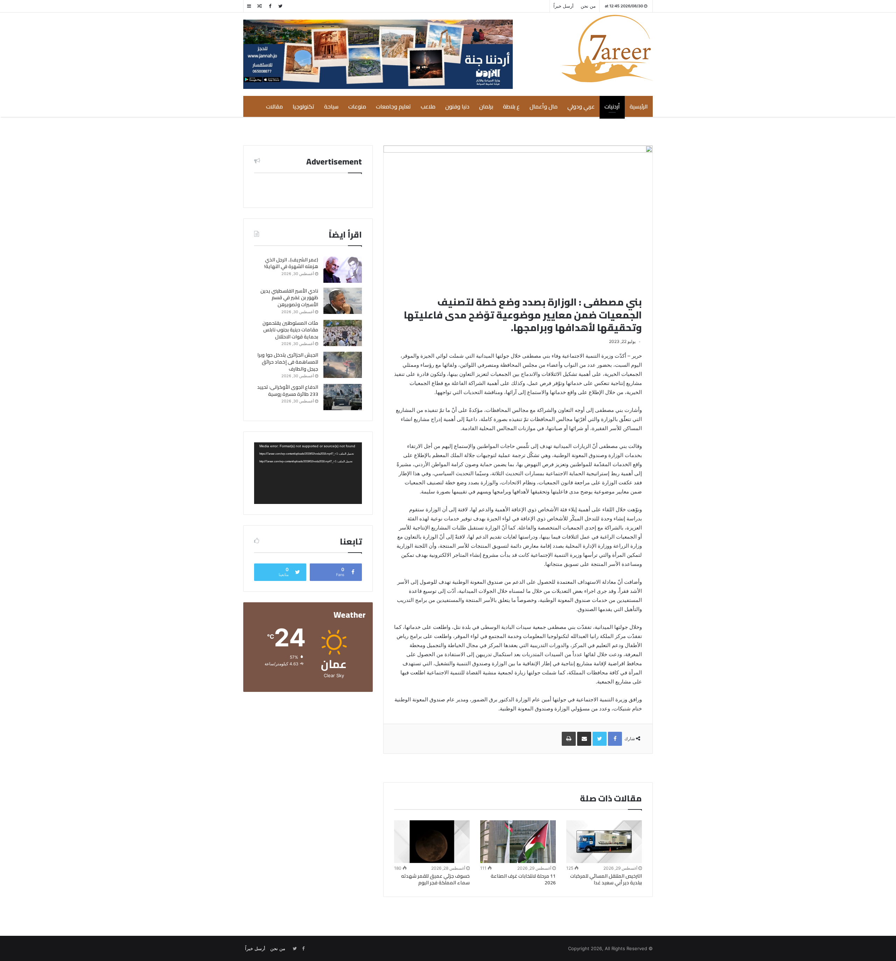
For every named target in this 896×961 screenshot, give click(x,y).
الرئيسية (639, 106)
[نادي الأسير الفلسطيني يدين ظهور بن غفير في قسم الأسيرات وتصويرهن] (342, 301)
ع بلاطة (511, 106)
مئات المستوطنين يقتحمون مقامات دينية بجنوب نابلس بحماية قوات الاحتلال (290, 329)
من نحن (588, 6)
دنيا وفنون (457, 106)
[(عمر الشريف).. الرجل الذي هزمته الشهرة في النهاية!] (342, 270)
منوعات (357, 106)
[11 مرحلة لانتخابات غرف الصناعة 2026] (518, 841)
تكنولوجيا (303, 106)
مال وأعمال (544, 106)
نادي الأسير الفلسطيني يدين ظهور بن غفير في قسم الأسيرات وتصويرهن (289, 297)
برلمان (486, 106)
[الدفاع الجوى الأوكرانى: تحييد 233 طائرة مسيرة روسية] (342, 397)
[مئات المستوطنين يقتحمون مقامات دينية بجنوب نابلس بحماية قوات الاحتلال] (342, 333)
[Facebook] (270, 6)
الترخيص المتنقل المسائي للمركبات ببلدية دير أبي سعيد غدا (606, 879)
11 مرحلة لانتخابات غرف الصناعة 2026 (523, 879)
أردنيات (612, 106)
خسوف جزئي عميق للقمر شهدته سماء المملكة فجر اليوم (435, 879)
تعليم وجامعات (393, 106)
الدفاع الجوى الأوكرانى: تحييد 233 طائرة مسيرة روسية (287, 391)
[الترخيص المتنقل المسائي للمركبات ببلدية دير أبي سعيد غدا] (604, 841)
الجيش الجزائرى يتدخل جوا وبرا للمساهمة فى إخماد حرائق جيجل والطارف (287, 361)
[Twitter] (280, 6)
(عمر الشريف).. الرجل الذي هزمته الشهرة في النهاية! (291, 263)
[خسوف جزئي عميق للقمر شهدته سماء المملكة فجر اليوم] (432, 841)
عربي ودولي (581, 106)
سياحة (331, 106)
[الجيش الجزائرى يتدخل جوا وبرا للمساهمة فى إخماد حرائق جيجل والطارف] (342, 365)
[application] (308, 473)
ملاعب (428, 106)
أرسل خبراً (563, 6)
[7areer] (607, 48)
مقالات (274, 106)
